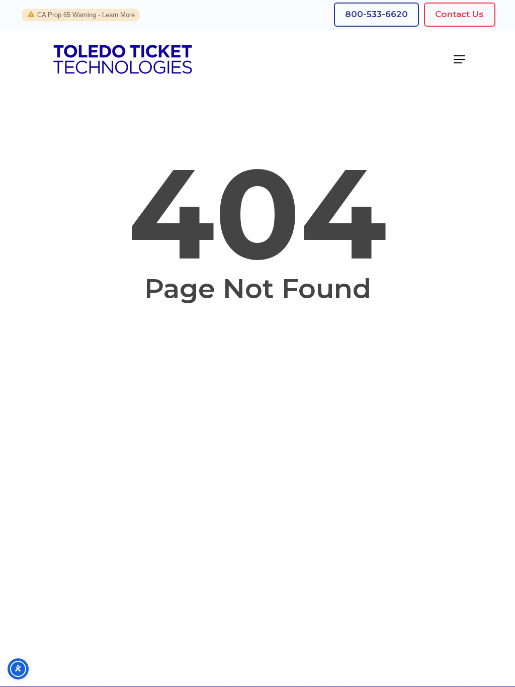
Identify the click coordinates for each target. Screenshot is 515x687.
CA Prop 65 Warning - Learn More (86, 15)
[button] (459, 59)
